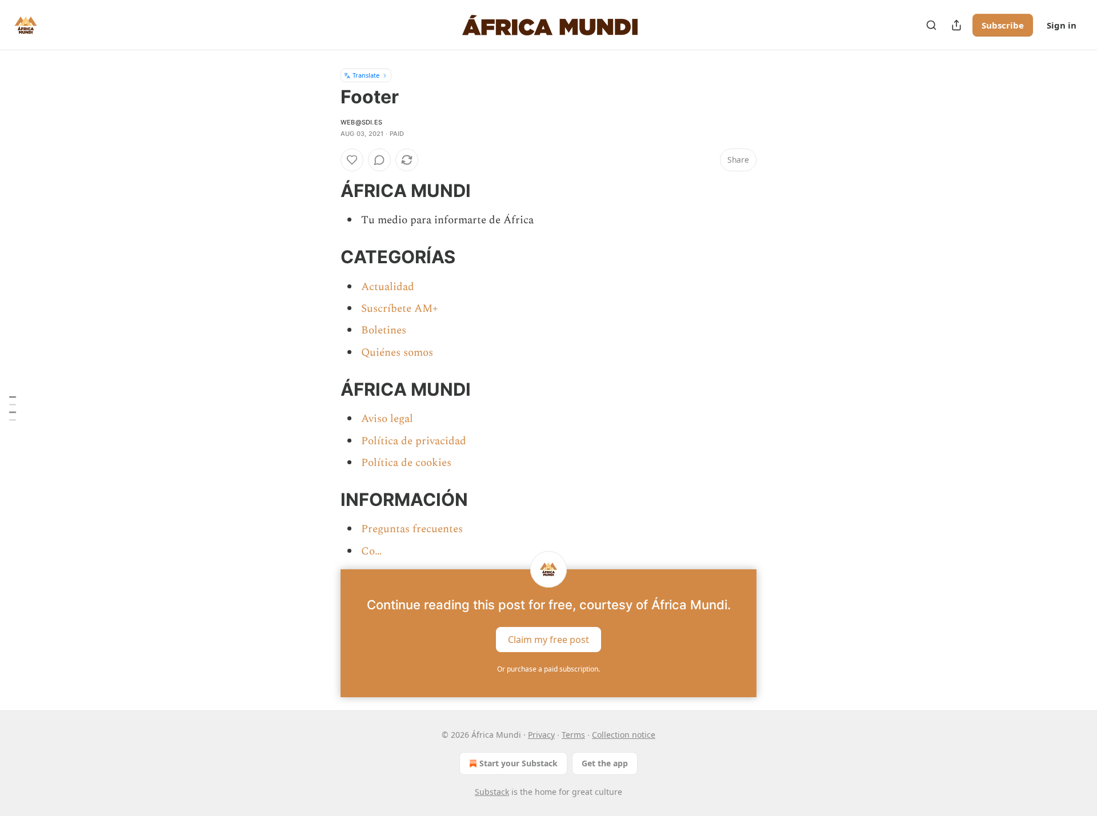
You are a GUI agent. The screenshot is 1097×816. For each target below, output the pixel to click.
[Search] (931, 25)
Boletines (383, 330)
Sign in (1061, 25)
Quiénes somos (397, 352)
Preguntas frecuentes (412, 529)
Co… (371, 551)
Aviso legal (387, 419)
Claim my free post (548, 639)
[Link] (324, 191)
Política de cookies (406, 463)
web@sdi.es (361, 122)
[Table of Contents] (13, 408)
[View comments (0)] (379, 159)
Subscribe (1003, 25)
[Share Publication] (956, 25)
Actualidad (387, 287)
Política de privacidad (413, 441)
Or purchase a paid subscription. (548, 669)
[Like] (352, 159)
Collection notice (623, 734)
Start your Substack (518, 763)
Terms (573, 734)
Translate (366, 75)
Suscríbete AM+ (399, 308)
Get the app (605, 763)
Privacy (541, 734)
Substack (492, 791)
